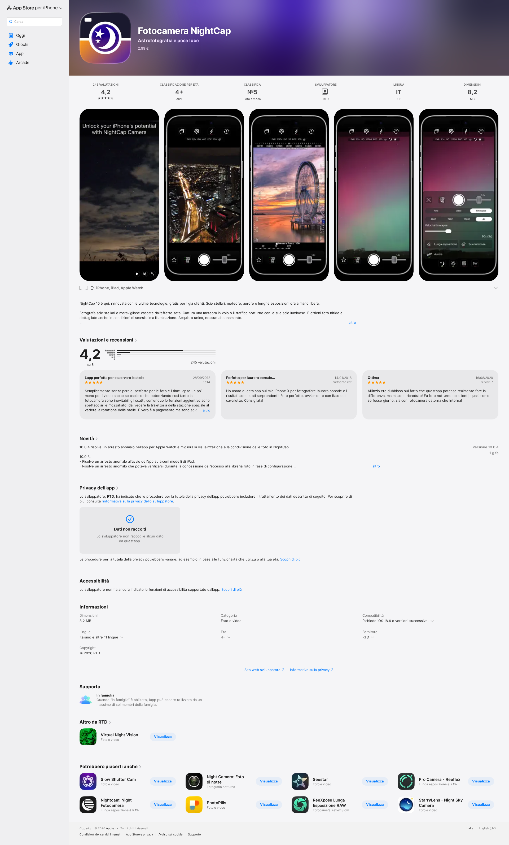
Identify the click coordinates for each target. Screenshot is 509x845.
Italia (470, 828)
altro (352, 322)
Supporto (194, 834)
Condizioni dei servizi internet (100, 834)
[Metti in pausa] (137, 274)
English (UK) (487, 828)
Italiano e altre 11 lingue (99, 637)
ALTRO (206, 410)
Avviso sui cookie (170, 834)
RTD (365, 637)
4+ (223, 637)
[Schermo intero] (153, 274)
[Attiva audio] (145, 274)
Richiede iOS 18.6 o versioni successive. (395, 621)
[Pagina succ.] (503, 194)
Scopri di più (290, 559)
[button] (34, 36)
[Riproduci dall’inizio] (86, 274)
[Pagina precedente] (74, 194)
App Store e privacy (139, 834)
